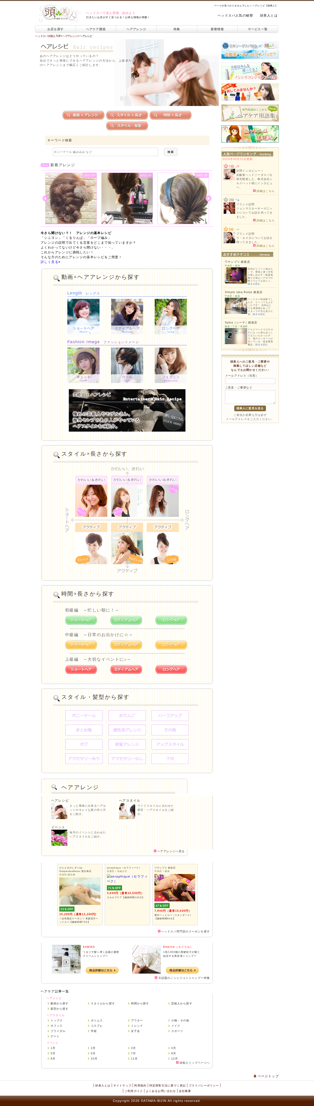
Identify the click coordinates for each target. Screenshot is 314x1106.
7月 (133, 1053)
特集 (177, 29)
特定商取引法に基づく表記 (167, 1085)
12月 (174, 1058)
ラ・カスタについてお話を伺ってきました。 (254, 240)
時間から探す (140, 1003)
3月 (133, 1048)
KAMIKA (89, 947)
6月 (93, 1053)
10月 (94, 1058)
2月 (93, 1048)
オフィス (57, 1025)
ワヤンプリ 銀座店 (165, 867)
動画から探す (60, 1003)
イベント (58, 827)
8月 (173, 1053)
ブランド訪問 (245, 204)
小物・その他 (180, 1020)
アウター (137, 1020)
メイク (175, 1025)
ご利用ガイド (134, 1091)
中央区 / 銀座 (162, 871)
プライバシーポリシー (204, 1085)
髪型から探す (60, 1008)
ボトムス (97, 1020)
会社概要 (185, 1091)
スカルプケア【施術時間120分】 (126, 897)
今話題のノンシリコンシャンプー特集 (183, 978)
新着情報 (217, 29)
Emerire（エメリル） (178, 947)
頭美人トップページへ (194, 1062)
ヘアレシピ (60, 800)
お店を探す (55, 29)
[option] (71, 198)
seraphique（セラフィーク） (124, 867)
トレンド (137, 1025)
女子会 (135, 1031)
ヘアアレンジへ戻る (170, 851)
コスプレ (97, 1025)
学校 (94, 1031)
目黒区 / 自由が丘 (117, 871)
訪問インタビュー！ (250, 170)
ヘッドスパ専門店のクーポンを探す (185, 931)
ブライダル (58, 1031)
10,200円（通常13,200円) (78, 914)
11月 (134, 1058)
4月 (173, 1048)
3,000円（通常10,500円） (125, 893)
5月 (53, 1053)
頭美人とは (269, 15)
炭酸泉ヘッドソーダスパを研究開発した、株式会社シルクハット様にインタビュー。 (254, 181)
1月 (53, 1048)
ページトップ (267, 1076)
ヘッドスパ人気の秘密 (235, 15)
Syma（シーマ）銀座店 (241, 322)
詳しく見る (49, 262)
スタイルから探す (103, 1003)
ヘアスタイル (129, 800)
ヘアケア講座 (96, 29)
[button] (46, 198)
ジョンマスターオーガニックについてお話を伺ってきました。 (254, 212)
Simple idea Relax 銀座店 (244, 292)
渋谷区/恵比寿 (67, 874)
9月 (53, 1058)
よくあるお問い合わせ (161, 1091)
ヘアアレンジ (136, 29)
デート (55, 1036)
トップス (57, 1020)
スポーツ (177, 1031)
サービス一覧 (258, 29)
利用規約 (140, 1085)
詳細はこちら (265, 190)
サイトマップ (122, 1085)
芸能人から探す (181, 1003)
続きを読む (254, 284)
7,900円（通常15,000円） (172, 910)
